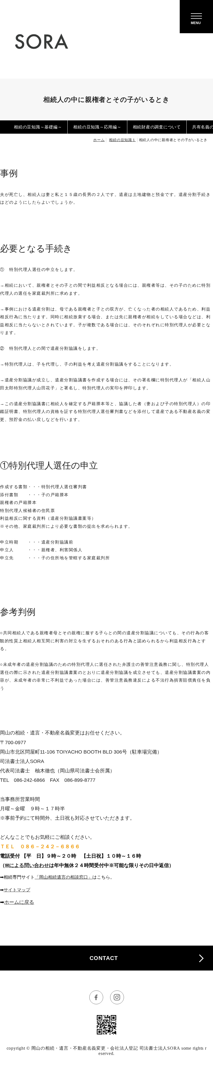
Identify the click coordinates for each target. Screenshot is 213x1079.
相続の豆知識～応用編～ (97, 127)
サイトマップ (17, 889)
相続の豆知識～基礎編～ (38, 127)
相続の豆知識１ (122, 140)
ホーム (99, 140)
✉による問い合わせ (27, 865)
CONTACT (104, 958)
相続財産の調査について (157, 127)
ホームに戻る (19, 902)
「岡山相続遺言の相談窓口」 (63, 877)
